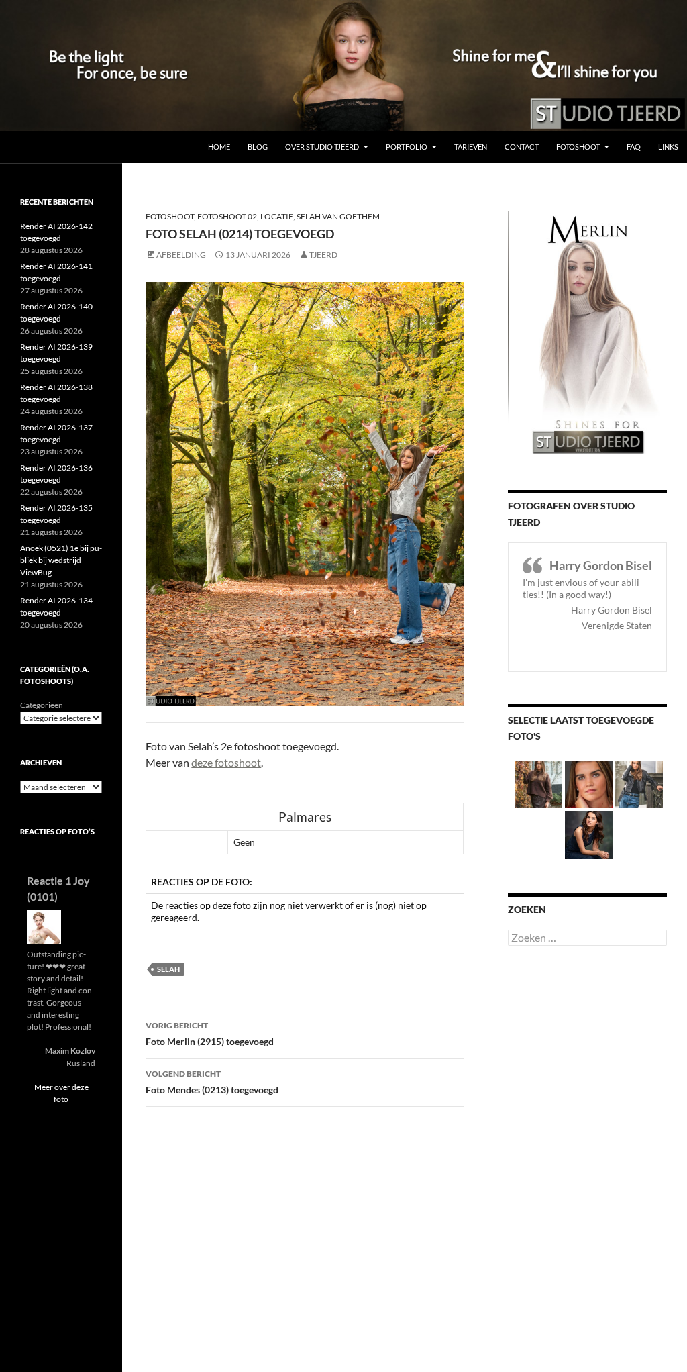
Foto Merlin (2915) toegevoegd (210, 1033)
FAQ (634, 146)
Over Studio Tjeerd (322, 146)
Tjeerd (323, 255)
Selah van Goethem (338, 216)
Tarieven (470, 146)
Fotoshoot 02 (227, 216)
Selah (168, 969)
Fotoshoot (578, 146)
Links (668, 146)
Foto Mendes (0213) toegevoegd (212, 1082)
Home (219, 146)
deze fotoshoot (226, 762)
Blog (258, 146)
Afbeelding (181, 255)
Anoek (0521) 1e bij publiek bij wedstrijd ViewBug (61, 560)
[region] (343, 65)
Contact (522, 146)
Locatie (276, 216)
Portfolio (406, 146)
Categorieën (41, 705)
